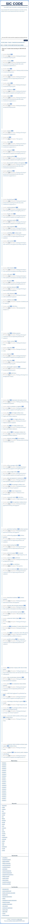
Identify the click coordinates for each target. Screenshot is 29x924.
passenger (4, 805)
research (4, 828)
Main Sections (14, 760)
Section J (4, 779)
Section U (4, 800)
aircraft (3, 822)
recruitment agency (6, 867)
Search (9, 42)
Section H (4, 776)
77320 (9, 76)
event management (6, 865)
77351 (9, 433)
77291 (9, 288)
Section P (4, 791)
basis (3, 843)
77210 (9, 56)
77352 (9, 421)
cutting (3, 807)
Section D (4, 768)
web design (4, 869)
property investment (6, 882)
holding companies (6, 863)
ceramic (3, 833)
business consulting (6, 884)
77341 (9, 486)
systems (3, 809)
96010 (9, 70)
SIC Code (14, 4)
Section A (4, 762)
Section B (4, 764)
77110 (9, 374)
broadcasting (5, 894)
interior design (5, 880)
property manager (6, 902)
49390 (9, 307)
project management (6, 870)
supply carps (5, 909)
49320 (9, 138)
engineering (4, 837)
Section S (4, 796)
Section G (4, 774)
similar (3, 850)
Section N (4, 787)
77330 (9, 228)
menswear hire (5, 889)
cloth (3, 844)
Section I (4, 777)
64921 (9, 671)
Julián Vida (19, 919)
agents (3, 898)
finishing (4, 820)
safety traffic (4, 911)
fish (3, 816)
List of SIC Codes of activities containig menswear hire (16, 7)
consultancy (4, 857)
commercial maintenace (7, 907)
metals (3, 841)
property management (7, 872)
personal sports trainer (7, 896)
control (3, 814)
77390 (9, 91)
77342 (9, 414)
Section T (4, 798)
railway (3, 835)
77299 (9, 62)
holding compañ (5, 876)
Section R (4, 794)
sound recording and (6, 891)
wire (3, 829)
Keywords (14, 803)
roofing (3, 913)
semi (3, 826)
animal (3, 831)
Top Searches (14, 855)
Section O (4, 789)
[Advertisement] (14, 24)
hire (3, 811)
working (3, 813)
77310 (9, 503)
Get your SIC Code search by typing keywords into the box (14, 37)
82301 (9, 301)
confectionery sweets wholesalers (9, 900)
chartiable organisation (7, 904)
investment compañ (6, 859)
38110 (9, 492)
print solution (5, 906)
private (3, 848)
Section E (4, 770)
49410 (9, 499)
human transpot (5, 915)
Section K (4, 781)
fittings (3, 818)
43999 (9, 634)
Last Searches (15, 887)
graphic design (5, 878)
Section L (4, 783)
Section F (4, 772)
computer (4, 839)
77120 (9, 342)
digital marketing (5, 861)
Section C (4, 766)
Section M (4, 785)
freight (3, 824)
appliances (4, 846)
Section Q (4, 792)
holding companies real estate (8, 892)
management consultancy (7, 874)
